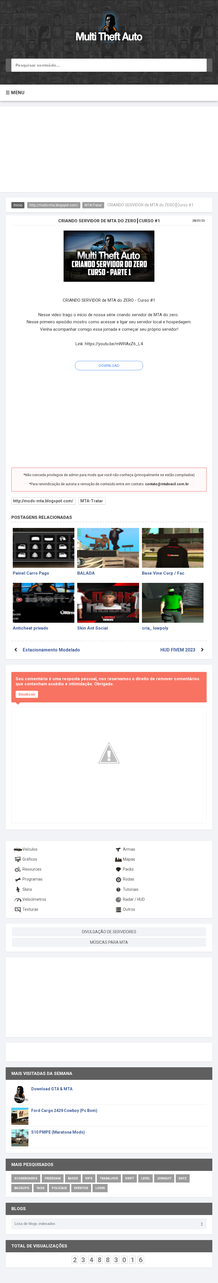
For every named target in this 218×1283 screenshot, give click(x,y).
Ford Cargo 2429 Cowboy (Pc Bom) (64, 1110)
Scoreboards (25, 1178)
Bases (73, 1178)
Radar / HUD (134, 899)
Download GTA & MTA (51, 1089)
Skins (27, 889)
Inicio (18, 205)
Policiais (59, 1188)
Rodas (128, 879)
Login (100, 1188)
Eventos (81, 1188)
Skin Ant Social (92, 628)
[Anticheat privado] (43, 603)
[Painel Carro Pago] (43, 548)
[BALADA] (108, 548)
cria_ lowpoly (155, 628)
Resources (31, 869)
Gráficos (29, 859)
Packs (128, 869)
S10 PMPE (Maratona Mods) (58, 1132)
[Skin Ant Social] (108, 603)
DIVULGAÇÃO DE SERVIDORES (109, 932)
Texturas (30, 909)
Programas (32, 879)
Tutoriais (131, 889)
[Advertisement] (109, 149)
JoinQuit (164, 1178)
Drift (129, 1178)
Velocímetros (34, 899)
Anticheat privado (30, 628)
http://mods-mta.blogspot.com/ (54, 205)
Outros (129, 909)
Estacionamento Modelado (51, 650)
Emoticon (26, 694)
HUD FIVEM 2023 (177, 650)
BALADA (86, 573)
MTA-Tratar (93, 205)
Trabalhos (109, 1178)
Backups (21, 1188)
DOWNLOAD (109, 365)
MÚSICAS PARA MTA (109, 942)
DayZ (183, 1178)
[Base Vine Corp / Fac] (173, 548)
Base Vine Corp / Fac (163, 573)
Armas (129, 849)
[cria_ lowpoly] (173, 603)
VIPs (89, 1178)
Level (145, 1178)
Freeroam (53, 1178)
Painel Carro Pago (31, 573)
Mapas (129, 859)
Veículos (29, 849)
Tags (40, 1188)
